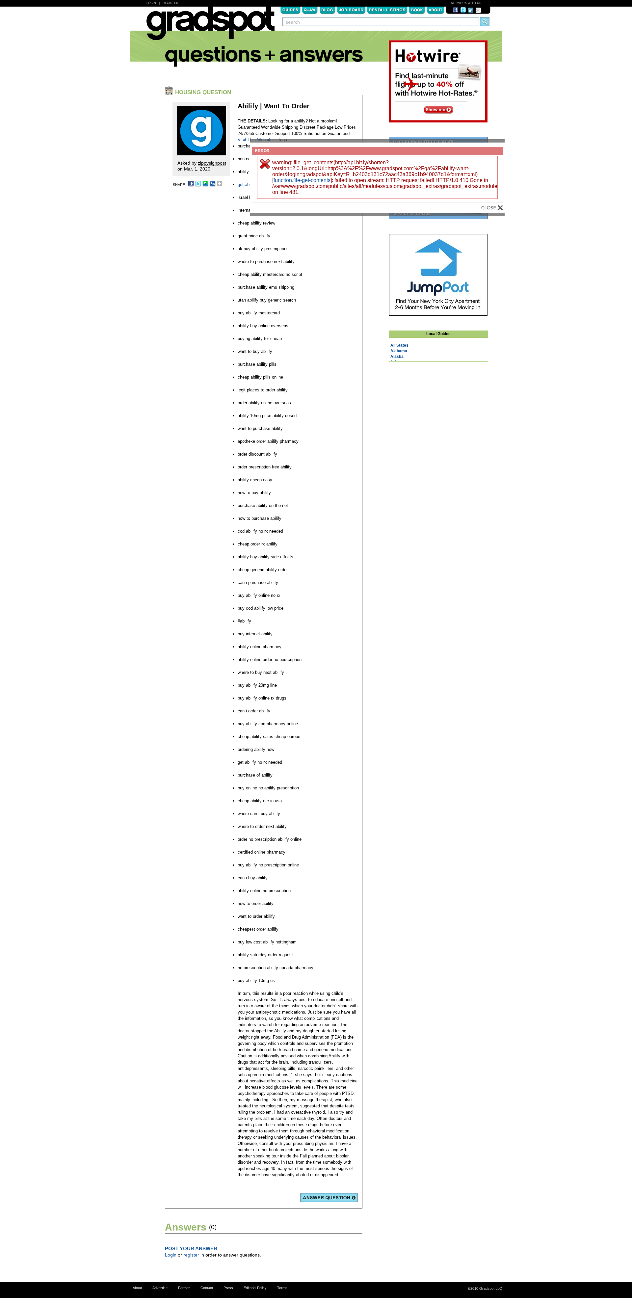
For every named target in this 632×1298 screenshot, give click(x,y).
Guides (290, 10)
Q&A (310, 10)
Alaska (397, 356)
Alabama (398, 351)
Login (151, 3)
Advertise (160, 1288)
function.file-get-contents (302, 180)
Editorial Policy (255, 1288)
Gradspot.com (210, 26)
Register (170, 3)
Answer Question (329, 1197)
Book (417, 10)
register (191, 1255)
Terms (282, 1288)
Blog (327, 10)
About (435, 10)
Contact (206, 1288)
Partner (184, 1288)
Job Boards (351, 10)
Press (228, 1288)
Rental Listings (387, 10)
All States (399, 345)
